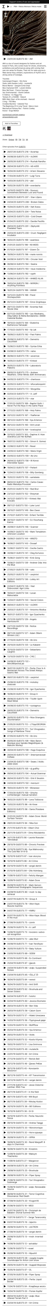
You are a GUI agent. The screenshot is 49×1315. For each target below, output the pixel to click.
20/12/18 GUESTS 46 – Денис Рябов (24, 1063)
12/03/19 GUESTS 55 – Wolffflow (22, 1025)
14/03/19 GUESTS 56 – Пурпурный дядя (26, 1020)
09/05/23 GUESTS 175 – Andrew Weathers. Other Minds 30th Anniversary (26, 373)
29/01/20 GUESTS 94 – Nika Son (22, 823)
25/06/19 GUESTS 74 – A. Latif (21, 927)
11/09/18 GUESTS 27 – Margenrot (23, 1161)
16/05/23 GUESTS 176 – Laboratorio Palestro (24, 366)
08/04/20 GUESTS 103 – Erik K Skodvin (25, 778)
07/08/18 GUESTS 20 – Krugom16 (23, 1201)
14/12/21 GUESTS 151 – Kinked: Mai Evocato (24, 499)
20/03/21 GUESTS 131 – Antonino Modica (26, 609)
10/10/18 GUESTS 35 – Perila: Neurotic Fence (25, 1117)
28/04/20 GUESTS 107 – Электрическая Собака (26, 756)
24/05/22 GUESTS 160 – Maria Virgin (24, 451)
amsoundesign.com (10, 117)
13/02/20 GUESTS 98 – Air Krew (22, 804)
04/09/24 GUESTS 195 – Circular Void (24, 259)
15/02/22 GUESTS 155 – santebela (23, 477)
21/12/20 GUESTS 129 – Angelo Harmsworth (22, 620)
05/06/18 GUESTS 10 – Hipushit (22, 1253)
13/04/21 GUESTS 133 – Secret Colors (25, 600)
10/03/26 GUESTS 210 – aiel (20, 180)
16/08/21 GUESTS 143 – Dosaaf (22, 543)
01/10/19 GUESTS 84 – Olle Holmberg (24, 870)
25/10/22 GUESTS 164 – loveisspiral (24, 429)
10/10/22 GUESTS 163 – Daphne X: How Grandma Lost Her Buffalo (26, 435)
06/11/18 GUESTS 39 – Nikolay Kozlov (25, 1101)
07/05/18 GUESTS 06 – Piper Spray (23, 1274)
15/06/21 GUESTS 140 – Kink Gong (23, 558)
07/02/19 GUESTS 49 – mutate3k (22, 1049)
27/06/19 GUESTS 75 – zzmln (21, 922)
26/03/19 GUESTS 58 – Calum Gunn (24, 1010)
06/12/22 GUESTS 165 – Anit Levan (23, 425)
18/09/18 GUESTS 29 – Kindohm (22, 1149)
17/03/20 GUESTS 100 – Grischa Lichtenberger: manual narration (22, 794)
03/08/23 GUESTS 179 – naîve (21, 351)
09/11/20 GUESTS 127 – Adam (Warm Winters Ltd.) (24, 634)
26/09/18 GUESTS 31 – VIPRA (21, 1137)
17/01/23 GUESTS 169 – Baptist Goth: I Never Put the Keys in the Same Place (25, 404)
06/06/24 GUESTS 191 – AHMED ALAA (25, 278)
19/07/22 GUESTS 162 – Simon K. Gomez (26, 441)
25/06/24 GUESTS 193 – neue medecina (26, 269)
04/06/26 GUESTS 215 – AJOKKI (22, 156)
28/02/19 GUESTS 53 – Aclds (20, 1034)
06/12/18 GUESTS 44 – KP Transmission (26, 1075)
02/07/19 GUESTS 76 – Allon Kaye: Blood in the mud (26, 916)
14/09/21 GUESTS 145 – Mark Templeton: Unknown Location (26, 532)
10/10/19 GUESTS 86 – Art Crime (22, 861)
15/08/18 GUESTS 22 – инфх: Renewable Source (26, 1188)
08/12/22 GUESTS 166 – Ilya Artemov (24, 420)
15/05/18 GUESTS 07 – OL (19, 1270)
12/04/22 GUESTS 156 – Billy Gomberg (25, 472)
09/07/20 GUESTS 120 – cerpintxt (23, 677)
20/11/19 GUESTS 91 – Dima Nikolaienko (26, 832)
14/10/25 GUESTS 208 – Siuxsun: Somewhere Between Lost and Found (25, 191)
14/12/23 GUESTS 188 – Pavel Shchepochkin (21, 296)
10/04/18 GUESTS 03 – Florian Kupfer (24, 1291)
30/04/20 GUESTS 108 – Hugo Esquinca (26, 750)
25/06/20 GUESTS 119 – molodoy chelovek (22, 683)
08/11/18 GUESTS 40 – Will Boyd (22, 1097)
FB (16, 140)
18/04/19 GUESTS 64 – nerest (21, 979)
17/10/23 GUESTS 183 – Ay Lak (21, 329)
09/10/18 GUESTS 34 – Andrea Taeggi (25, 1123)
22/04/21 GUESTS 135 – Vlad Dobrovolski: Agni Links (20, 587)
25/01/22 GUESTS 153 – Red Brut (23, 489)
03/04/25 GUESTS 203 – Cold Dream (24, 216)
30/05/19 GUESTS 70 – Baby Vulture (24, 948)
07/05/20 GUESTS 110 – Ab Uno (22, 736)
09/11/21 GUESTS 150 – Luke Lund (23, 505)
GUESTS (22, 147)
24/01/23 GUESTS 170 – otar (20, 398)
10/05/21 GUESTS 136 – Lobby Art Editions (23, 580)
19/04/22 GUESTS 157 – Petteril (22, 467)
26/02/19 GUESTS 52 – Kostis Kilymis (24, 1039)
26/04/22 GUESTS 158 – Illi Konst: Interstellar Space (23, 461)
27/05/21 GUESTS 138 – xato (20, 569)
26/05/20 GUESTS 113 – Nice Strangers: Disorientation (26, 718)
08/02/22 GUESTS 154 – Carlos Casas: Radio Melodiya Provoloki (25, 483)
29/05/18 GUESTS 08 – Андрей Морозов (26, 1265)
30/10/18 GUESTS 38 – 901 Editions (24, 1106)
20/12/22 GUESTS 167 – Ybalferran (23, 415)
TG (23, 140)
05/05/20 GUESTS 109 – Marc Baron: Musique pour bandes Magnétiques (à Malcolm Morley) (25, 743)
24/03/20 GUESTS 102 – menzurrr (23, 783)
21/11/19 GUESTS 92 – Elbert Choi (23, 828)
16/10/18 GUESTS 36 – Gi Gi (20, 1111)
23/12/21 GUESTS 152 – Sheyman (23, 494)
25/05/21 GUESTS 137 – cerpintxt (23, 574)
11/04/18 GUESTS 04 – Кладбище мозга (26, 1286)
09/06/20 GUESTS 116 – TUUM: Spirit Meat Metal (24, 700)
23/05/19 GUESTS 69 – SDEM (21, 953)
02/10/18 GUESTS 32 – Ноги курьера (24, 1132)
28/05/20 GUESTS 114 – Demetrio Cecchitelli (23, 711)
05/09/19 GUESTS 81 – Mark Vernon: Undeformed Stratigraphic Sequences (25, 886)
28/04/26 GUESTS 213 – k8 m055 (23, 166)
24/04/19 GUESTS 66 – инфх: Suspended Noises (26, 969)
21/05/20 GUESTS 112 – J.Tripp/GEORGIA (26, 724)
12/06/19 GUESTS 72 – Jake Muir (22, 939)
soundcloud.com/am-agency (13, 115)
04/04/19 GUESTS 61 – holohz (21, 996)
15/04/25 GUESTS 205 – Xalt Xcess (23, 207)
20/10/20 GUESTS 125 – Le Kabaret (23, 645)
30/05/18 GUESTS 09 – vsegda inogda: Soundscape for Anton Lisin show (25, 1259)
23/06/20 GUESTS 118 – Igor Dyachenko (26, 689)
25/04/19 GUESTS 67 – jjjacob (21, 963)
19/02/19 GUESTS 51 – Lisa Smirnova (24, 1044)
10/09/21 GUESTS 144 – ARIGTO (22, 538)
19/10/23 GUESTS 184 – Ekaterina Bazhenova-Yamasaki (23, 324)
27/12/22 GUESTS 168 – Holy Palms (24, 410)
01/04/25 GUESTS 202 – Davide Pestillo (25, 221)
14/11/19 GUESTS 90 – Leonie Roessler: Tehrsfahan (25, 838)
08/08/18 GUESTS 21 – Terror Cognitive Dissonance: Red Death (25, 1195)
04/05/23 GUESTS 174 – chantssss (23, 379)
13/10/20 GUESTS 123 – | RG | (21, 656)
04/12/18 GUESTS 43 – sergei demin (24, 1080)
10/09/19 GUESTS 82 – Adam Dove (23, 880)
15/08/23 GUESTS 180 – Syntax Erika (24, 346)
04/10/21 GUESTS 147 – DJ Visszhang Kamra (25, 521)
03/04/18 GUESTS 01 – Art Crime (22, 1303)
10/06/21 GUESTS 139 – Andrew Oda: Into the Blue (27, 563)
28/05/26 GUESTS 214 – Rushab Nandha (26, 161)
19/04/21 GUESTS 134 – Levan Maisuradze (21, 594)
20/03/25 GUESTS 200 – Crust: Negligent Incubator (26, 234)
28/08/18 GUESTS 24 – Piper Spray (23, 1175)
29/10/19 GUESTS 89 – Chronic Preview (25, 844)
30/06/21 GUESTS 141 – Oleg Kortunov (25, 553)
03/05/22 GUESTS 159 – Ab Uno (22, 456)
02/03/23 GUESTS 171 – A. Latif (22, 394)
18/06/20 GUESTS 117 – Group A (22, 694)
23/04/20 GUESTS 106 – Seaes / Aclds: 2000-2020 (25, 762)
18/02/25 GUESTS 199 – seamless (23, 240)
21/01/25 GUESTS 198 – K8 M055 (22, 245)
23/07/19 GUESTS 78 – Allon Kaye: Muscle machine (23, 905)
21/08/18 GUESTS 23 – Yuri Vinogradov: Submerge (25, 1181)
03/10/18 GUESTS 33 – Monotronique (25, 1127)
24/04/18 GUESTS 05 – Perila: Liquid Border (24, 1280)
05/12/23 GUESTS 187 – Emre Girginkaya (26, 302)
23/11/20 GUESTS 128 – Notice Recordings (21, 627)
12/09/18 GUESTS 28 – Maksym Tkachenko (22, 1155)
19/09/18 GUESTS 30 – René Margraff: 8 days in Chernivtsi (26, 1143)
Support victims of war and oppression (25, 2)
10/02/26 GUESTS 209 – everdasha (23, 185)
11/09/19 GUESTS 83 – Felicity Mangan (25, 875)
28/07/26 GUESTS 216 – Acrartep (23, 152)
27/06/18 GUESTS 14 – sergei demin (24, 1232)
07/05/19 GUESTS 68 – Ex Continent (24, 958)
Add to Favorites (11, 123)
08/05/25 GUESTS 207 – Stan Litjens (24, 197)
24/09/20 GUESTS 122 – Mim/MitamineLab (18, 662)
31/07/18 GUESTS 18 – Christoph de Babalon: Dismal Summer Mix (24, 1211)
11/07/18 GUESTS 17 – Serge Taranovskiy (26, 1217)
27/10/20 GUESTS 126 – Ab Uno (22, 640)
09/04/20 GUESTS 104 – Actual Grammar (26, 773)
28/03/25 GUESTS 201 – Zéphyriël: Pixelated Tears (23, 227)
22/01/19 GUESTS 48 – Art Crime (22, 1054)
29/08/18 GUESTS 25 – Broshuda (22, 1170)
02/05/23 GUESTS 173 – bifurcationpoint (26, 384)
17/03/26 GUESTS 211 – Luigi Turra (23, 176)
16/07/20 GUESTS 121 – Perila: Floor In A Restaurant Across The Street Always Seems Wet (26, 670)
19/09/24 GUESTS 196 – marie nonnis (24, 254)
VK (27, 140)
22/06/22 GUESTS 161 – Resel (21, 446)
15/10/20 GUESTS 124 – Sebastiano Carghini (24, 650)
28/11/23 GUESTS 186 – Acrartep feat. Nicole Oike (25, 308)
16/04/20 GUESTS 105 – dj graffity (23, 768)
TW (20, 140)
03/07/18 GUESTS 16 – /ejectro (21, 1222)
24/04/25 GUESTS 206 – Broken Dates (25, 202)
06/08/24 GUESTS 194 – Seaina (22, 264)
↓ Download (7, 135)
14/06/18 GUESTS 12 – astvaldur (22, 1243)
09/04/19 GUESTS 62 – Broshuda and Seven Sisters (24, 990)
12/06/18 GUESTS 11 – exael (20, 1248)
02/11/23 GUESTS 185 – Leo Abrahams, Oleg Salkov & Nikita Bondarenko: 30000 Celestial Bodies (26, 315)
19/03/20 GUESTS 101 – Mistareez (23, 788)
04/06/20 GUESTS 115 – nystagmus (24, 705)
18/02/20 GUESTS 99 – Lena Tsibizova (25, 799)
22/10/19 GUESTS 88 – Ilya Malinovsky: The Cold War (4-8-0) (25, 850)
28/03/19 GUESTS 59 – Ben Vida (22, 1006)
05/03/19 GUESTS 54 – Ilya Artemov (24, 1030)
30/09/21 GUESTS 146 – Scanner (22, 527)
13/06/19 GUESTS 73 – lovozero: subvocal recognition (26, 933)
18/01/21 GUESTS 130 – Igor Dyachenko (25, 614)
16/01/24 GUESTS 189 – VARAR (22, 290)
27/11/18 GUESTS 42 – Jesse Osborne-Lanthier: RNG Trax (25, 1086)
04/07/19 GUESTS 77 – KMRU (21, 910)
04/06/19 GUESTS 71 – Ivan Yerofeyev (25, 944)
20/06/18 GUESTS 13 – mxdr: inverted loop (25, 1237)
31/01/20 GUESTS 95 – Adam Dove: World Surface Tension (27, 817)
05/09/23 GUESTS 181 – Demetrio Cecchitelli (23, 340)
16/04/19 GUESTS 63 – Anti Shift (22, 984)
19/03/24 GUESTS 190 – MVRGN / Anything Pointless (23, 284)
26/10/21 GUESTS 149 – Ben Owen (23, 510)
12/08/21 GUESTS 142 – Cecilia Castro (25, 548)
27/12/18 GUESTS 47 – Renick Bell (23, 1059)
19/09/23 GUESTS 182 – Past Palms (24, 334)
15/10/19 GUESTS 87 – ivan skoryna (24, 856)
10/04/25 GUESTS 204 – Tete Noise (24, 211)
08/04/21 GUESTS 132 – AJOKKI (22, 605)
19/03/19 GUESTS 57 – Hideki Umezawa (26, 1015)
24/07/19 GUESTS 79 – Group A (22, 899)
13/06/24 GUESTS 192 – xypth (21, 273)
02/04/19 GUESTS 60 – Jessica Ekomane (26, 1001)
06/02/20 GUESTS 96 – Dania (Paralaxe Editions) (25, 810)
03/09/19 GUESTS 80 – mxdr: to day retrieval (24, 893)
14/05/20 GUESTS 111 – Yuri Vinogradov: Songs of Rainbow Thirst (26, 730)
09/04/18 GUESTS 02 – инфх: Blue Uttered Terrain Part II (23, 1297)
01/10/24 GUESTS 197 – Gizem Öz (23, 249)
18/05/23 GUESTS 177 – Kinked (22, 361)
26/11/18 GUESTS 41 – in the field (23, 1092)
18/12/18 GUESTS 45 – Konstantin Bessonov (23, 1069)
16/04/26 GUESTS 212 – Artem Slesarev (26, 171)
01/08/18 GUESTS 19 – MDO (20, 1205)
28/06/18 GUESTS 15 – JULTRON (22, 1227)
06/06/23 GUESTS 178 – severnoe (23, 356)
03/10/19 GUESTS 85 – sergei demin (24, 866)
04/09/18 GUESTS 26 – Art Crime (22, 1165)
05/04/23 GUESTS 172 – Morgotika (23, 389)
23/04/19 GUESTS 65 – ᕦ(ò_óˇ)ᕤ (22, 975)
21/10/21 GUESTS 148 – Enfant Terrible (25, 515)
